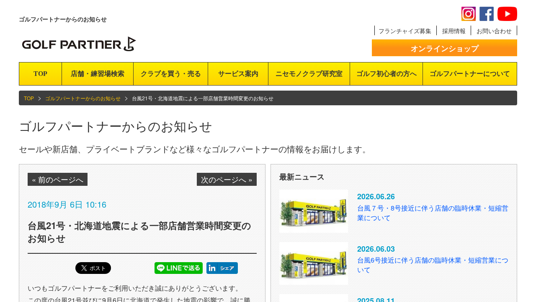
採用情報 (454, 30)
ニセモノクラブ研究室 (309, 73)
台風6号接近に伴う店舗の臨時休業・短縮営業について (432, 264)
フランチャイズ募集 (405, 30)
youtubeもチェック (507, 14)
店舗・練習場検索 (97, 73)
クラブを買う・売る (171, 73)
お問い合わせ (494, 30)
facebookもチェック (486, 14)
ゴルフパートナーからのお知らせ (83, 98)
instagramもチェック (468, 14)
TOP (40, 73)
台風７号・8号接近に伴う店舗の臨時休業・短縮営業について (432, 212)
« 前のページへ (57, 179)
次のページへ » (227, 179)
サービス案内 (238, 73)
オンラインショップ (445, 48)
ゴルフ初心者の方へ (386, 73)
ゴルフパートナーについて (470, 73)
